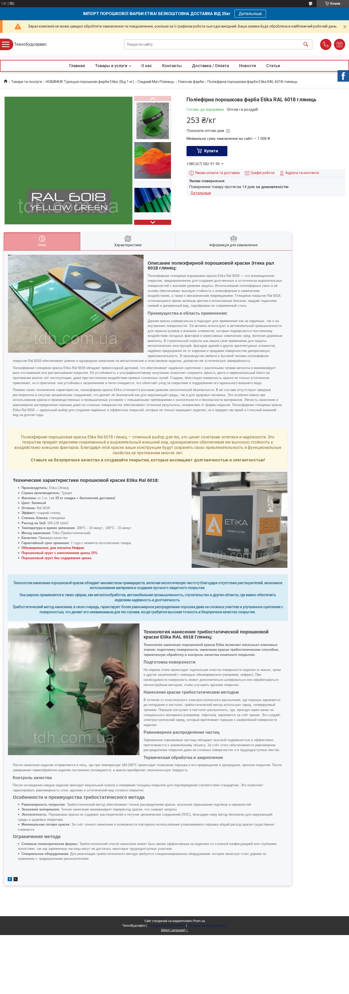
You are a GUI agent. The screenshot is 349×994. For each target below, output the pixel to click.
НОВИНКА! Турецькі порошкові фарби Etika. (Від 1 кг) (90, 82)
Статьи (273, 65)
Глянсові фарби (191, 82)
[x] (16, 880)
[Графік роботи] (339, 44)
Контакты (172, 65)
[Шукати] (306, 44)
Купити (211, 151)
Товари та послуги (26, 82)
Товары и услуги (111, 65)
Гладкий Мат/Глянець (156, 82)
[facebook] (10, 880)
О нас (146, 65)
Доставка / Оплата (210, 65)
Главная (77, 65)
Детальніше (250, 13)
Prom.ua (199, 921)
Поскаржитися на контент (166, 925)
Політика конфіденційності (207, 925)
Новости (247, 65)
